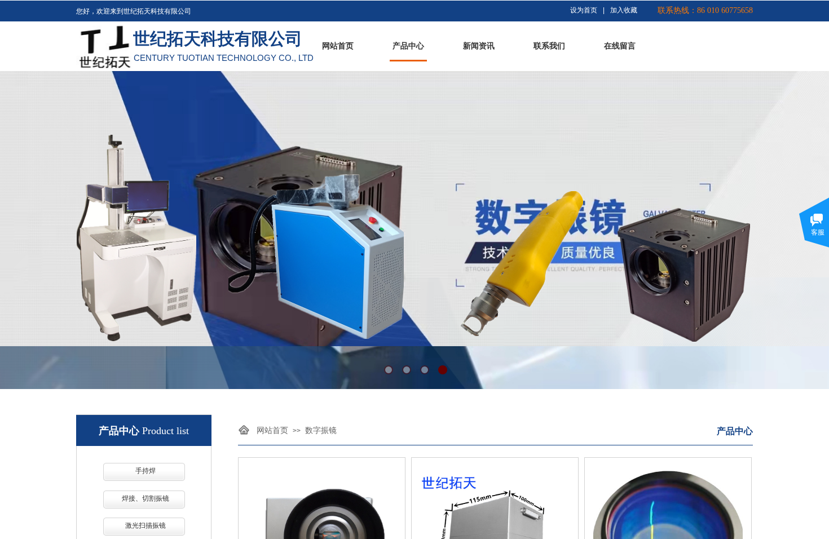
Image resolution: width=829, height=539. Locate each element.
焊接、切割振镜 (145, 498)
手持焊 (145, 471)
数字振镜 (321, 430)
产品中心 (408, 46)
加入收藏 (623, 10)
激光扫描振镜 (145, 525)
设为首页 (583, 10)
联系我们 (549, 46)
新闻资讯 (479, 46)
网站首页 (338, 46)
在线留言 (620, 46)
